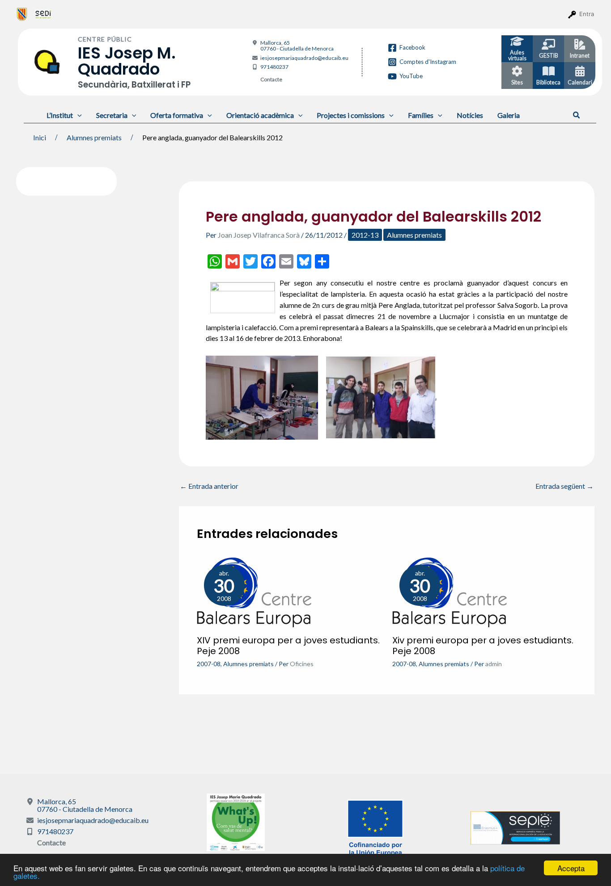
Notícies (470, 115)
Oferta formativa (176, 115)
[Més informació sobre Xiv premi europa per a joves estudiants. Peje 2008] (449, 591)
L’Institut (60, 115)
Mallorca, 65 (297, 45)
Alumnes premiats (414, 235)
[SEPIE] (515, 827)
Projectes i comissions (351, 115)
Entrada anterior (209, 486)
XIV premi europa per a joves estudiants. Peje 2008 (288, 645)
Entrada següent (564, 486)
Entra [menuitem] (586, 13)
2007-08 (209, 664)
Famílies (420, 115)
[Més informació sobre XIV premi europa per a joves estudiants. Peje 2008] (254, 591)
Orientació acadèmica (260, 115)
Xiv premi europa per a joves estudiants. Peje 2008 (482, 645)
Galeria (508, 115)
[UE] (375, 827)
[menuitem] (22, 14)
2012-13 (365, 235)
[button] (577, 115)
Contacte (271, 79)
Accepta (571, 867)
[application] (77, 115)
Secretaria (111, 115)
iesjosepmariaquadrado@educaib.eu (304, 58)
